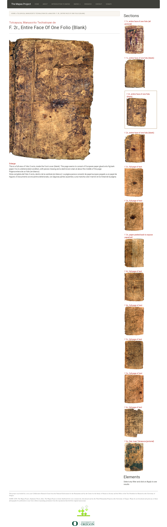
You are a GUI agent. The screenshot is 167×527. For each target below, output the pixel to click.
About (45, 4)
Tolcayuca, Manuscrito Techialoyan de (32, 13)
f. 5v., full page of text (133, 373)
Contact (99, 4)
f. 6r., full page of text (133, 407)
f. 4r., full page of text (133, 271)
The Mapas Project (21, 4)
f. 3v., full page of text (133, 201)
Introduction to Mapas (61, 4)
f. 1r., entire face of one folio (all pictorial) (138, 22)
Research (88, 4)
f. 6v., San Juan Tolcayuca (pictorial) (139, 441)
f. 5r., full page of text (133, 339)
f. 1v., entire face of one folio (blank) (139, 58)
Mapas (76, 4)
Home (37, 4)
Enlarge (12, 163)
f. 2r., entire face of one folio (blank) (138, 95)
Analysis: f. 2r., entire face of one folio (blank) (67, 13)
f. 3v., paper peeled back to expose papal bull (139, 236)
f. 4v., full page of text (133, 305)
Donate (109, 4)
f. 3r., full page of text (133, 167)
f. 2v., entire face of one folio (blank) (139, 133)
